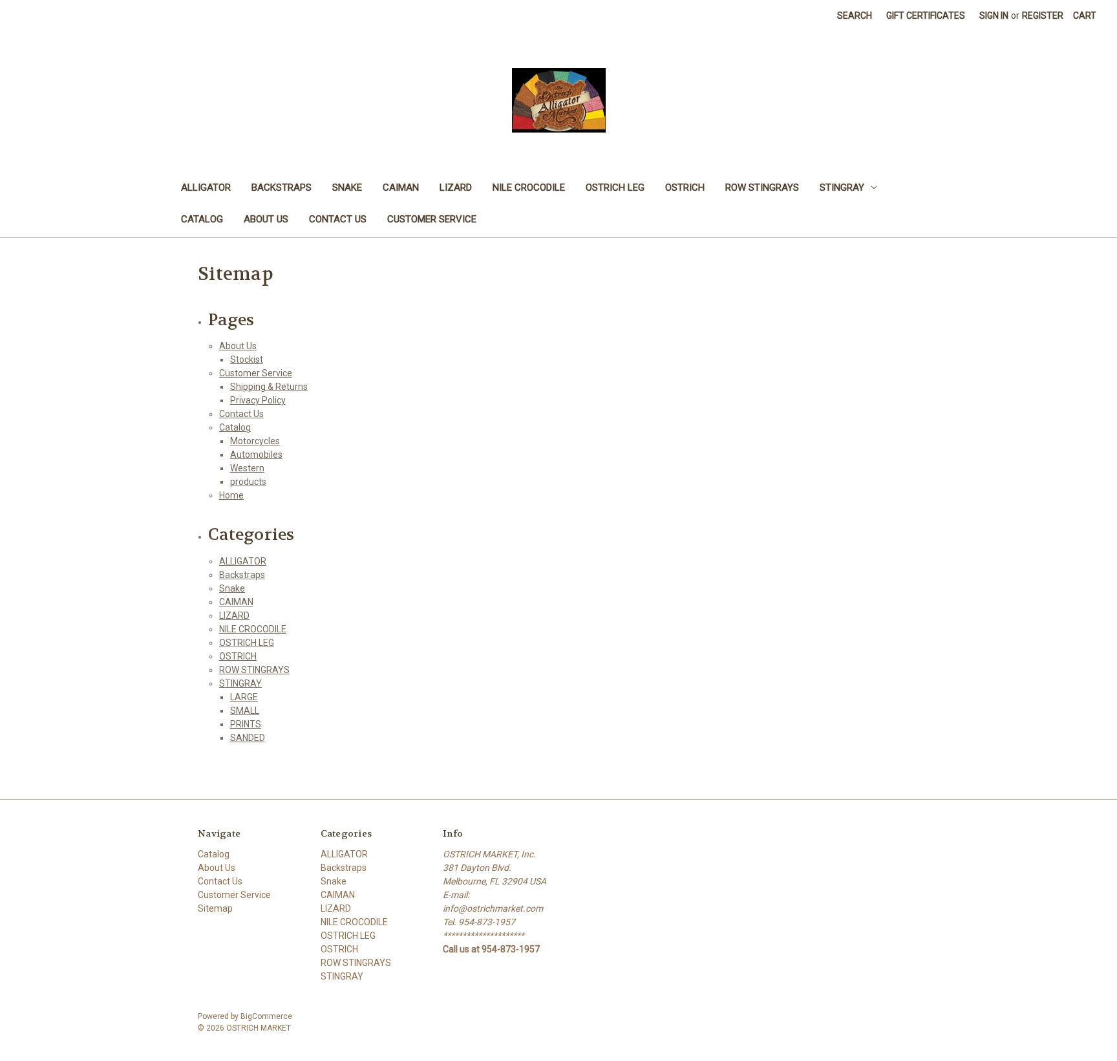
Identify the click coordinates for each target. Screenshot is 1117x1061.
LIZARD (456, 187)
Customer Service (431, 219)
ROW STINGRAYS (762, 187)
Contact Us (338, 219)
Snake (347, 187)
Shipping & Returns (269, 386)
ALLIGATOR (206, 187)
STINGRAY (842, 187)
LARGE (244, 697)
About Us (266, 219)
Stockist (246, 359)
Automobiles (256, 454)
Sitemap (215, 908)
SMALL (244, 710)
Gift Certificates (925, 15)
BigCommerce (266, 1016)
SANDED (247, 738)
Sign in (993, 15)
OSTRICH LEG (615, 187)
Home (231, 495)
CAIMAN (401, 187)
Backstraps (281, 187)
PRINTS (245, 724)
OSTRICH (685, 187)
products (248, 482)
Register (1042, 15)
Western (247, 468)
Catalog (202, 219)
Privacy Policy (258, 400)
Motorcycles (255, 441)
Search (854, 15)
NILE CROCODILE (529, 187)
